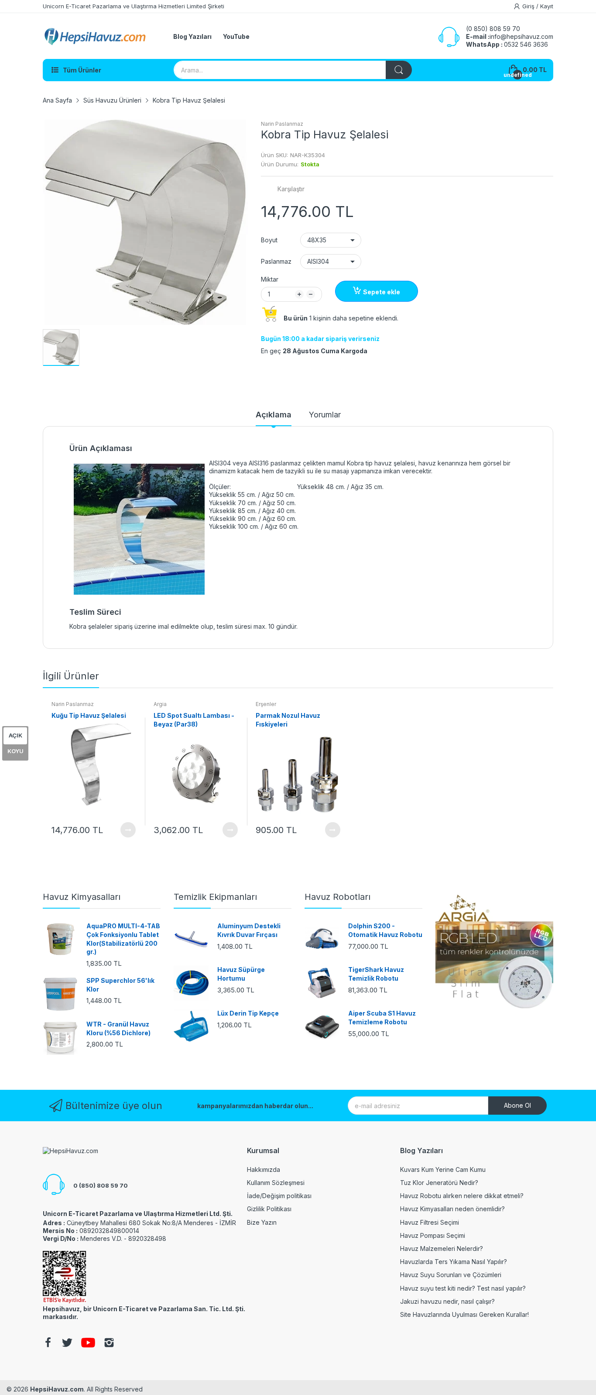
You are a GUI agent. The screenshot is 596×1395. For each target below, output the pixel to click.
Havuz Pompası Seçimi (432, 1235)
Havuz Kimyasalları (81, 897)
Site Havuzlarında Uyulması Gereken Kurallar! (464, 1314)
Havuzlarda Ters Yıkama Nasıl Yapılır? (453, 1261)
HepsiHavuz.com (57, 1389)
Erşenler (266, 704)
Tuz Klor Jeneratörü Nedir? (439, 1182)
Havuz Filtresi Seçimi (429, 1222)
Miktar (269, 279)
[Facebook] (48, 1343)
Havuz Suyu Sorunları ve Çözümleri (450, 1274)
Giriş (529, 6)
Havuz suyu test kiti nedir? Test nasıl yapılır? (463, 1288)
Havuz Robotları (337, 897)
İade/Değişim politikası (279, 1195)
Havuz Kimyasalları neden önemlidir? (452, 1208)
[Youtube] (88, 1343)
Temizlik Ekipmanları (215, 897)
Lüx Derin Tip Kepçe (248, 1013)
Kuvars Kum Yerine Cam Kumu (443, 1169)
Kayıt (546, 6)
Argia (160, 704)
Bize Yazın (262, 1222)
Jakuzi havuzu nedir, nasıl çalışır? (447, 1301)
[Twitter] (67, 1343)
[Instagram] (109, 1343)
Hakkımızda (263, 1169)
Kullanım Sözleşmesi (276, 1182)
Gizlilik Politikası (269, 1208)
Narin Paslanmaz (282, 124)
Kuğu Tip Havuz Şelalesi (88, 715)
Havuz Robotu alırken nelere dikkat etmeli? (462, 1195)
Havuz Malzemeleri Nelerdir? (441, 1248)
